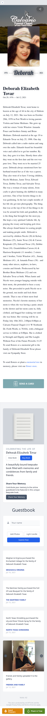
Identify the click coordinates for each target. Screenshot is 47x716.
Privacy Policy (16, 705)
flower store (31, 366)
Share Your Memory (16, 497)
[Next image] (41, 655)
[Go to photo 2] (22, 669)
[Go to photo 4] (25, 669)
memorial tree (33, 361)
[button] (23, 656)
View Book (12, 458)
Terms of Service (30, 705)
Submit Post (24, 540)
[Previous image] (5, 655)
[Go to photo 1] (20, 670)
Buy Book (26, 458)
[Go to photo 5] (26, 669)
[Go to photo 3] (23, 669)
